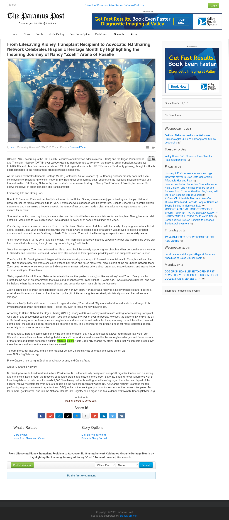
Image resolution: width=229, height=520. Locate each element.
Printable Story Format (94, 438)
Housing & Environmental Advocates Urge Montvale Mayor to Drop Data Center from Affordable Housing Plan (189, 176)
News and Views (78, 146)
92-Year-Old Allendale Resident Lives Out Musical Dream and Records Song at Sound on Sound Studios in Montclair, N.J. (191, 202)
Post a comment (22, 465)
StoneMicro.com (129, 515)
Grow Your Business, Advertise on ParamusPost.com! (115, 5)
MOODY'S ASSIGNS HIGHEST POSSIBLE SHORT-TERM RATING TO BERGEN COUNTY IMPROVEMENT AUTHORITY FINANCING (191, 212)
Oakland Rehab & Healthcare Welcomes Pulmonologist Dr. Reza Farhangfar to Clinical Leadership (190, 138)
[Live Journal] (68, 415)
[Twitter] (112, 415)
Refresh (146, 465)
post (12, 146)
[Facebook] (41, 415)
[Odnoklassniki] (85, 415)
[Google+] (50, 415)
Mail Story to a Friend (93, 434)
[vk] (121, 415)
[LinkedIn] (59, 415)
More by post (20, 434)
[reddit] (103, 415)
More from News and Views (29, 438)
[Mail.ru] (77, 415)
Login (214, 5)
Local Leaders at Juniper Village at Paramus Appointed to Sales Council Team (190, 256)
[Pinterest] (94, 415)
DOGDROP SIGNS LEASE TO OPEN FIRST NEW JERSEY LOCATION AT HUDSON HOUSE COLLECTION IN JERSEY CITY (192, 275)
